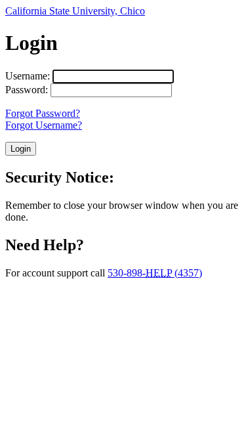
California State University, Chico (75, 10)
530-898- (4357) (155, 272)
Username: (27, 75)
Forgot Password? (42, 113)
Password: (26, 89)
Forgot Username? (43, 125)
